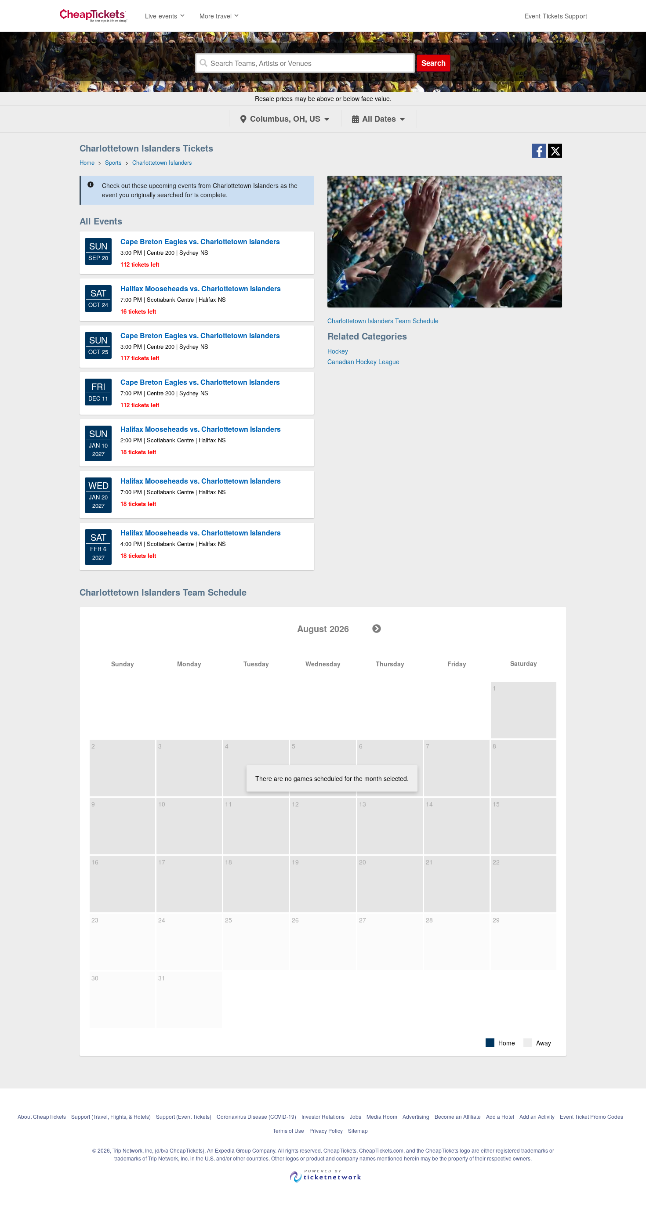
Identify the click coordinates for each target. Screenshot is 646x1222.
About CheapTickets (42, 1116)
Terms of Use (288, 1130)
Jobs (355, 1116)
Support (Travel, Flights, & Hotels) (111, 1116)
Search (433, 63)
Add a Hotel (500, 1116)
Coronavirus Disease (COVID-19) (256, 1116)
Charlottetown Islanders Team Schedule (383, 320)
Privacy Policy (326, 1130)
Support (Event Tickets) (183, 1116)
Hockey (337, 351)
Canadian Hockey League (363, 361)
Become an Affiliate (458, 1116)
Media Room (382, 1116)
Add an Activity (537, 1116)
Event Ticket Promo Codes (591, 1116)
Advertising (416, 1116)
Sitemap (358, 1130)
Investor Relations (323, 1116)
